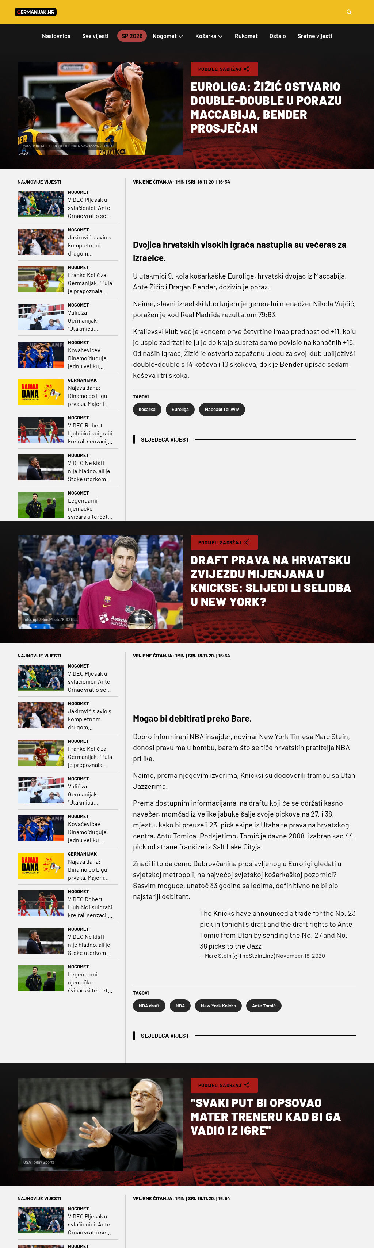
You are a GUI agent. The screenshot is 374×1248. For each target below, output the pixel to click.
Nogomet (78, 192)
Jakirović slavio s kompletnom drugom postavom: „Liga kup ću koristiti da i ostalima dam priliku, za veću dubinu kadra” (90, 245)
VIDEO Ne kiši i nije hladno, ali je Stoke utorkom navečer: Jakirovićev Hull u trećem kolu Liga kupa (90, 471)
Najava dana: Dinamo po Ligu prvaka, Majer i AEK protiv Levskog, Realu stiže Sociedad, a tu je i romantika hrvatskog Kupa (89, 396)
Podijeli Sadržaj (219, 69)
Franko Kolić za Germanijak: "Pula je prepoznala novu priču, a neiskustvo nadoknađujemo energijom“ (90, 283)
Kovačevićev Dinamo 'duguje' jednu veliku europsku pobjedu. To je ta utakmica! (89, 358)
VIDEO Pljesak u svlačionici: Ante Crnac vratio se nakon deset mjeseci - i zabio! (89, 208)
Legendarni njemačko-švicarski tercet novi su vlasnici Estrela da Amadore (88, 509)
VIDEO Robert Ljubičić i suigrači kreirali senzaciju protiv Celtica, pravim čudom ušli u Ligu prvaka (90, 433)
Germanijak (82, 380)
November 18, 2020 (300, 955)
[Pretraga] (349, 12)
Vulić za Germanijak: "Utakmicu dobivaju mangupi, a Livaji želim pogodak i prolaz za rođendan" (89, 321)
